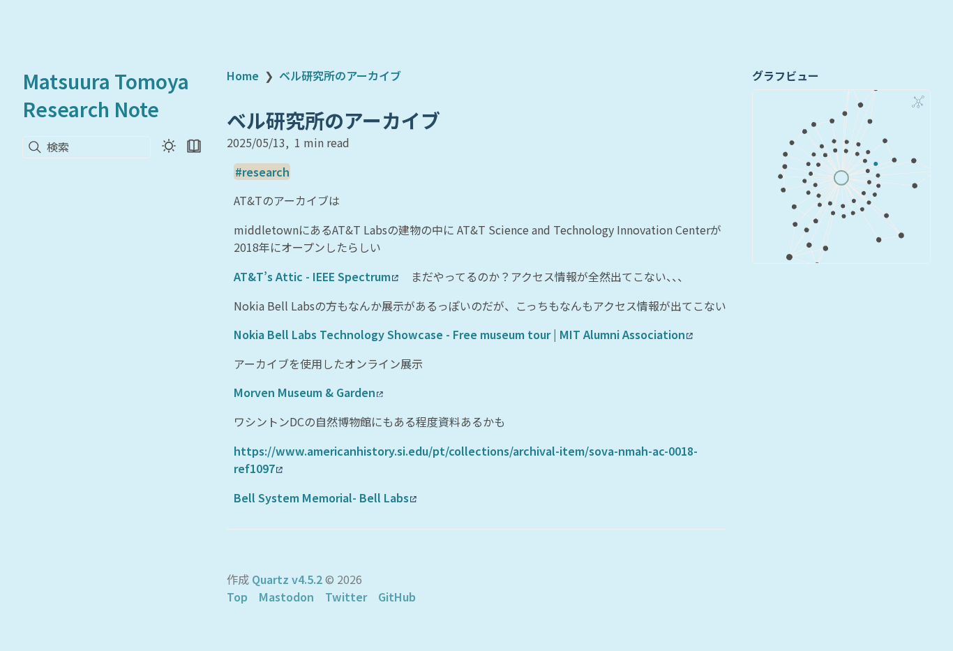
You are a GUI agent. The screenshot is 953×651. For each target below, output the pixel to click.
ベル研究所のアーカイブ (340, 75)
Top (237, 596)
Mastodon (286, 596)
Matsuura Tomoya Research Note (105, 95)
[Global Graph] (918, 101)
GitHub (397, 596)
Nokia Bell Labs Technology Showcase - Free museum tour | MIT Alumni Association (459, 334)
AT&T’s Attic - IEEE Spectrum (312, 276)
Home (243, 75)
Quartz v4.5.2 (287, 579)
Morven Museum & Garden (304, 392)
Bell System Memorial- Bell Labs (321, 497)
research (266, 171)
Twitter (346, 596)
